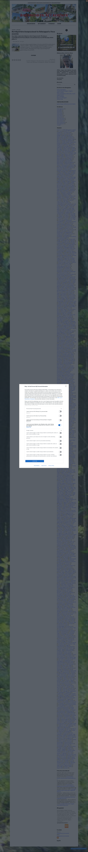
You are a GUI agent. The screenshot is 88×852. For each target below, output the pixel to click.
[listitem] (44, 408)
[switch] (60, 411)
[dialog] (44, 426)
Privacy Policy (51, 465)
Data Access (44, 465)
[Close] (66, 386)
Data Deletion (36, 465)
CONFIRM (34, 461)
